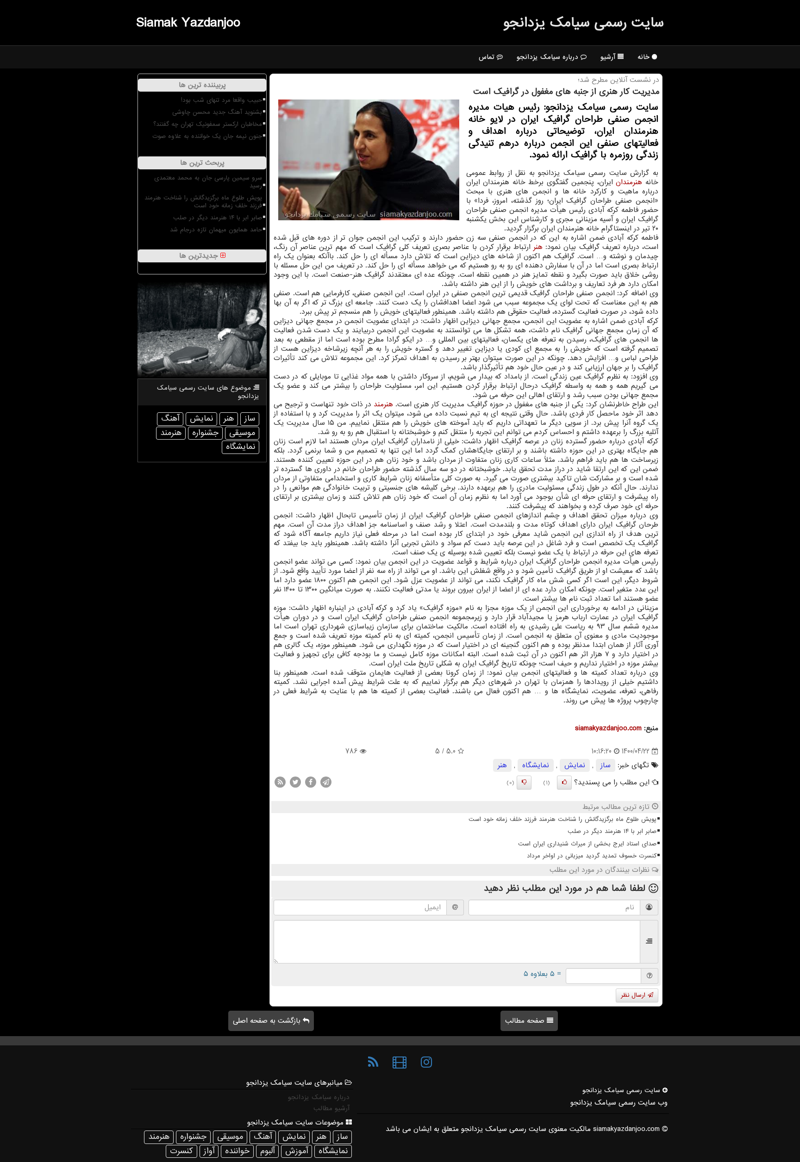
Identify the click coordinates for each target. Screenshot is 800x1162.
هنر (538, 247)
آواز (209, 1151)
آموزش (296, 1151)
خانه (645, 57)
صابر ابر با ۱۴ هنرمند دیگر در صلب (612, 831)
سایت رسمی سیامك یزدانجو (583, 22)
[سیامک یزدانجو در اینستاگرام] (426, 1062)
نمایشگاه (535, 765)
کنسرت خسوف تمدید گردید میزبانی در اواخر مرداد (591, 855)
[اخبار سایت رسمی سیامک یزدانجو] (373, 1062)
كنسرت (181, 1151)
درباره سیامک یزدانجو (549, 57)
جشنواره (205, 433)
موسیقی (242, 433)
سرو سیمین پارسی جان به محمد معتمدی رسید (208, 182)
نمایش (574, 765)
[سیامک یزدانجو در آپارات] (399, 1062)
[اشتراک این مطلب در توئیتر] (295, 782)
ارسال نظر (634, 995)
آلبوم (267, 1151)
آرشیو (609, 57)
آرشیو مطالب (331, 1108)
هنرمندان (629, 182)
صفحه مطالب (526, 1020)
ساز (605, 765)
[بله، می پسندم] (564, 782)
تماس (488, 57)
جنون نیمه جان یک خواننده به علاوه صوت (207, 136)
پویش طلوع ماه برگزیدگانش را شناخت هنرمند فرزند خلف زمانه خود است (562, 819)
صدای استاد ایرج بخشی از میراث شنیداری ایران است (587, 843)
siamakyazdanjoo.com (608, 728)
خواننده (237, 1151)
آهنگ (170, 418)
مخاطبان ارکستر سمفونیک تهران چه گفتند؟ (207, 124)
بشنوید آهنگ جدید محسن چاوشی (217, 112)
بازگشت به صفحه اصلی (268, 1020)
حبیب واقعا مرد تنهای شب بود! (221, 100)
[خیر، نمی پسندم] (524, 782)
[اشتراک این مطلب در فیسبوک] (310, 782)
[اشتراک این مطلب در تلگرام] (325, 782)
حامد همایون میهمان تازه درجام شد (216, 229)
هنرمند (383, 404)
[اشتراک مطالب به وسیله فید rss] (280, 782)
